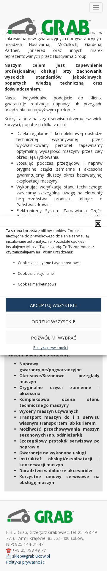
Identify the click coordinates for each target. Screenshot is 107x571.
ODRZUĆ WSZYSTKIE (53, 321)
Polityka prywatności (50, 347)
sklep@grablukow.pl (31, 556)
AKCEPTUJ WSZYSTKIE (53, 305)
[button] (98, 224)
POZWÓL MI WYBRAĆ (53, 337)
